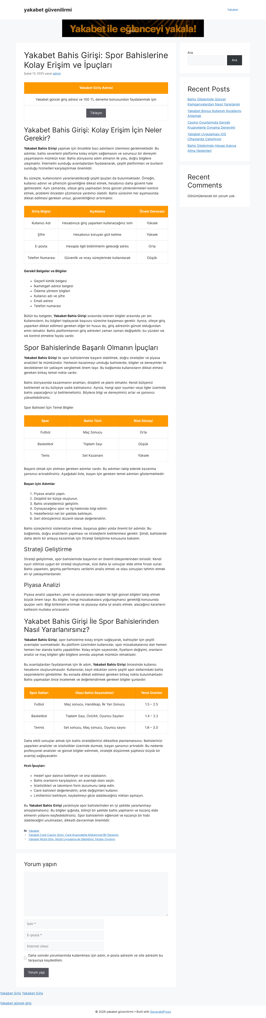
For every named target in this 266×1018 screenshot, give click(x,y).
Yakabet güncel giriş (16, 1003)
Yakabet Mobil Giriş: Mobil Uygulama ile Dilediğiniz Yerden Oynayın (71, 839)
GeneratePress (160, 1012)
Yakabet (232, 10)
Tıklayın (96, 113)
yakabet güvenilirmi (48, 10)
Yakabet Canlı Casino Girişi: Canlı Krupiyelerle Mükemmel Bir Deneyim (73, 834)
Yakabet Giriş (10, 993)
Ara (190, 53)
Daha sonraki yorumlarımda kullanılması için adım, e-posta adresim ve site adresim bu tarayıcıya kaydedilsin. (95, 957)
